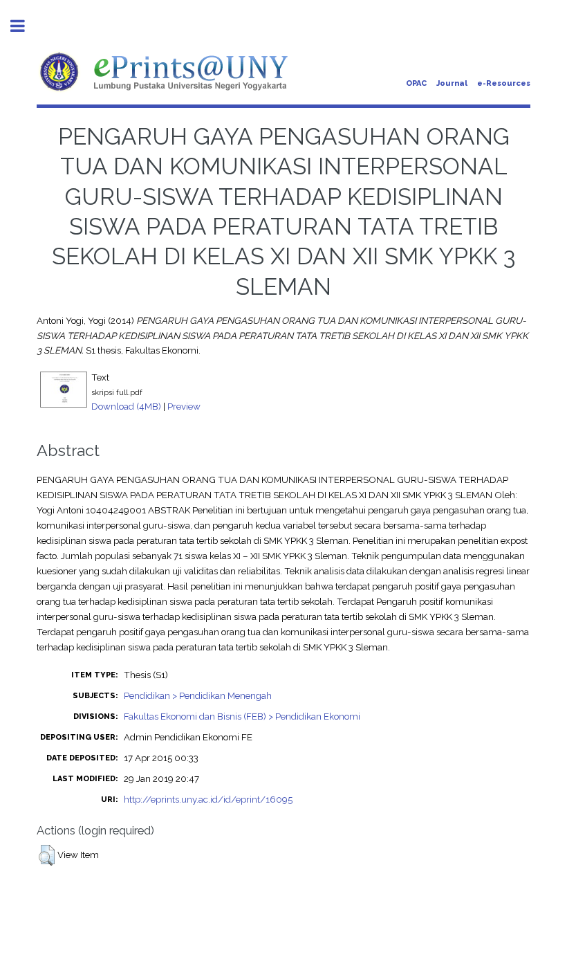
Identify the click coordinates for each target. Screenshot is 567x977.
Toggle (25, 26)
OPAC (416, 83)
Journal (451, 83)
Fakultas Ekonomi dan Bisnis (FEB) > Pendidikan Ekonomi (242, 716)
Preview (184, 406)
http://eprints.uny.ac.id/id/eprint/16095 (208, 799)
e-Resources (503, 83)
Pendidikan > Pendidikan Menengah (198, 695)
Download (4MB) (126, 406)
